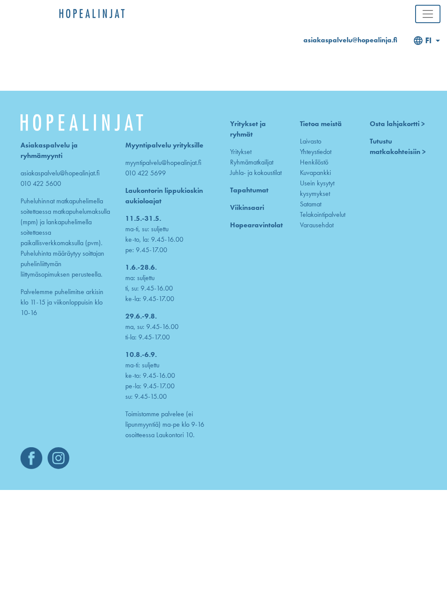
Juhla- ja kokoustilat (256, 172)
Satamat (310, 204)
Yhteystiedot (315, 151)
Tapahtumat (249, 190)
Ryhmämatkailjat (251, 162)
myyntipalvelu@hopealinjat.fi (163, 162)
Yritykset (240, 151)
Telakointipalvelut (322, 214)
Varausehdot (317, 224)
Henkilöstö (314, 162)
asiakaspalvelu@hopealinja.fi (350, 40)
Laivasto (310, 141)
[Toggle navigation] (427, 14)
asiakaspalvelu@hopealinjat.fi (60, 173)
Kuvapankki (315, 172)
